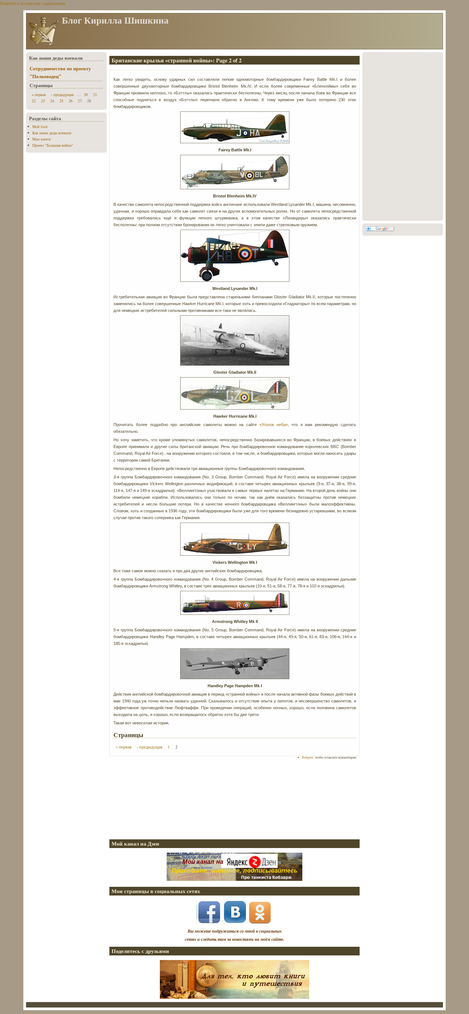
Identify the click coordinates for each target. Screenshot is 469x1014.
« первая (123, 747)
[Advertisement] (234, 799)
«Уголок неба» (273, 425)
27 (80, 100)
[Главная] (44, 44)
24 (52, 100)
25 (61, 100)
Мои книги (41, 139)
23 (43, 100)
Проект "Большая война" (52, 145)
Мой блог (40, 126)
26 (70, 100)
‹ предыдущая (149, 747)
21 (95, 94)
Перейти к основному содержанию (32, 3)
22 (34, 100)
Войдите (307, 757)
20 (86, 94)
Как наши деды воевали (51, 132)
